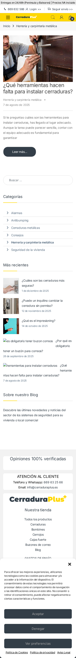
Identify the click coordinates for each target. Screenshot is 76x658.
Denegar (38, 629)
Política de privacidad (42, 652)
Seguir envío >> (62, 9)
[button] (70, 564)
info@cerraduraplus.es (42, 487)
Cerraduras (38, 524)
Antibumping (19, 220)
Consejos (17, 235)
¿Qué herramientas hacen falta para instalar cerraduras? (38, 88)
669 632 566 (16, 9)
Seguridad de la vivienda (28, 250)
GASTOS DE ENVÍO (38, 558)
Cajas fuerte (38, 539)
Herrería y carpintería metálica (22, 99)
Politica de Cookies (17, 652)
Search (52, 17)
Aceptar (38, 614)
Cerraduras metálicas (25, 227)
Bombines (38, 529)
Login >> (35, 9)
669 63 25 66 (53, 482)
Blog (38, 550)
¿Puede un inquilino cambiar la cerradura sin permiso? (42, 303)
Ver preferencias (38, 643)
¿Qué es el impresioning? (38, 320)
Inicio (6, 26)
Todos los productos (38, 519)
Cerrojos (38, 534)
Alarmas (16, 213)
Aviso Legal (63, 652)
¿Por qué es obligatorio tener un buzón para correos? (37, 346)
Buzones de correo (38, 544)
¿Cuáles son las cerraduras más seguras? (43, 283)
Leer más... (19, 151)
